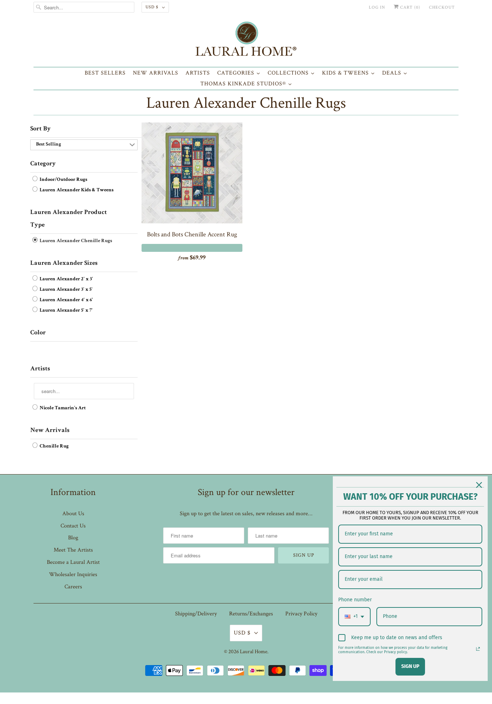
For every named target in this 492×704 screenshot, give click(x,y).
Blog (73, 538)
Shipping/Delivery (196, 614)
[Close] (479, 485)
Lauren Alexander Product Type (68, 218)
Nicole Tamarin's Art (62, 408)
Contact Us (73, 526)
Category (43, 164)
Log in (377, 7)
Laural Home (253, 651)
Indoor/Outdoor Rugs (63, 179)
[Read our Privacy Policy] (478, 649)
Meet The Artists (73, 550)
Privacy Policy (301, 614)
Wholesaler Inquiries (73, 574)
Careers (73, 587)
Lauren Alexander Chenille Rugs (246, 103)
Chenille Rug (54, 446)
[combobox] (354, 616)
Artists (40, 369)
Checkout (442, 7)
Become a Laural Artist (73, 562)
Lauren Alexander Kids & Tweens (76, 190)
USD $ (152, 7)
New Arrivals (50, 430)
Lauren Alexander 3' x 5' (66, 289)
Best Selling (48, 144)
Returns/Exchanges (251, 614)
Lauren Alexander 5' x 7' (66, 310)
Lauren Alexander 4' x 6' (66, 300)
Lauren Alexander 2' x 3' (66, 279)
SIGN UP (410, 666)
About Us (73, 513)
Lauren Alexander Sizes (64, 263)
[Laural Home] (246, 40)
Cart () (409, 7)
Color (38, 333)
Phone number (355, 600)
